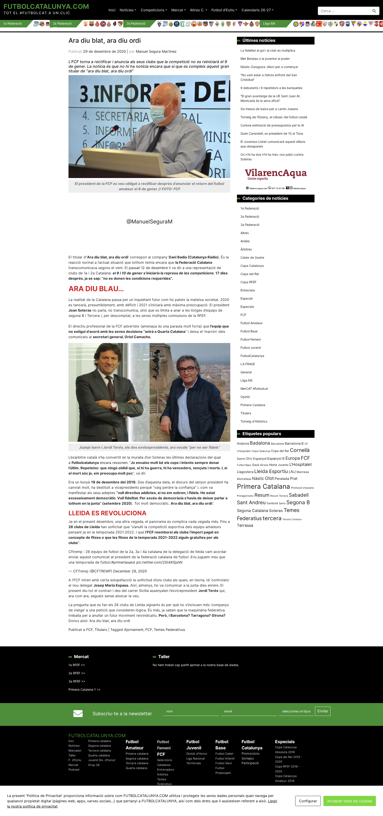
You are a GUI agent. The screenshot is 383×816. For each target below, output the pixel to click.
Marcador (75, 750)
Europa (292, 458)
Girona (264, 465)
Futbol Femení (250, 339)
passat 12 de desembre (149, 268)
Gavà (255, 465)
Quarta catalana (99, 755)
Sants (282, 503)
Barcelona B (294, 444)
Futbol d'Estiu (222, 10)
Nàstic (258, 478)
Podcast (74, 769)
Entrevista (247, 290)
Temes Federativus (169, 629)
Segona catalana (99, 745)
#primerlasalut (123, 562)
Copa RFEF (248, 282)
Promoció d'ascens (302, 487)
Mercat (177, 10)
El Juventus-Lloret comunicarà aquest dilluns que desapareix (272, 144)
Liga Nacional (195, 758)
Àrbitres (246, 249)
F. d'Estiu (74, 760)
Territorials (193, 763)
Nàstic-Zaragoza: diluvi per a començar (269, 67)
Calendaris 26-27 (256, 10)
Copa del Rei (249, 274)
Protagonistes (245, 495)
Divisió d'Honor (196, 753)
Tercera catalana (99, 750)
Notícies (127, 10)
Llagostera (245, 472)
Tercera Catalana (291, 519)
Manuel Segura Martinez (156, 51)
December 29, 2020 (130, 571)
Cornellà (300, 450)
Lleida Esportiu (271, 471)
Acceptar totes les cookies (349, 801)
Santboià (272, 503)
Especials (247, 306)
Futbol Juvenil (250, 347)
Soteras (276, 510)
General (246, 372)
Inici (112, 10)
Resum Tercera (279, 495)
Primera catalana (99, 741)
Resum (261, 495)
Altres (244, 233)
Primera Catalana (252, 405)
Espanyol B (276, 459)
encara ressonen (113, 462)
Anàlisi (245, 241)
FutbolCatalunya (252, 356)
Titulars (101, 629)
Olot (269, 478)
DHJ (249, 458)
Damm (241, 458)
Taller (72, 755)
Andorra (243, 443)
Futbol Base (249, 331)
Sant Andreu (251, 502)
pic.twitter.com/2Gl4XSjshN (159, 562)
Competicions (152, 10)
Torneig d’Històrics (253, 421)
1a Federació (249, 208)
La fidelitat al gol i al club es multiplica (267, 50)
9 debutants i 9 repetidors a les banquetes (271, 88)
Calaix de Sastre (252, 257)
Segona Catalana (252, 510)
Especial (246, 298)
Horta (273, 465)
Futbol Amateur (251, 323)
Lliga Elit (246, 380)
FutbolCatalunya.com (46, 6)
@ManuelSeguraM (149, 221)
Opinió (245, 397)
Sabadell (299, 495)
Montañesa (244, 479)
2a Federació (249, 216)
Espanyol (259, 458)
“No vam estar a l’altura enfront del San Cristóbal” (268, 77)
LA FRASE (247, 364)
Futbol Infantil (224, 758)
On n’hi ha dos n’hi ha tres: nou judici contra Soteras (271, 157)
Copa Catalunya (252, 265)
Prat (293, 478)
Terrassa (245, 525)
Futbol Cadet (224, 753)
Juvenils (283, 465)
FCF (89, 629)
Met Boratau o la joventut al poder (265, 58)
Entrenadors (165, 769)
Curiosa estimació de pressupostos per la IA (272, 125)
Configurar (308, 801)
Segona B (298, 502)
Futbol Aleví (223, 763)
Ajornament (133, 629)
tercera (272, 518)
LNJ (292, 471)
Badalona (260, 443)
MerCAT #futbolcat (254, 388)
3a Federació (249, 225)
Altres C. (197, 10)
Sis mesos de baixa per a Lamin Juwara (269, 109)
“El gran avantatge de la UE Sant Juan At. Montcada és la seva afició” (270, 98)
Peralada (282, 479)
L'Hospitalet (300, 464)
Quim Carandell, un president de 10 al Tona (271, 133)
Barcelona (277, 443)
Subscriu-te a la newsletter (122, 713)
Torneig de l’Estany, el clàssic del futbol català (273, 117)
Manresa (303, 472)
